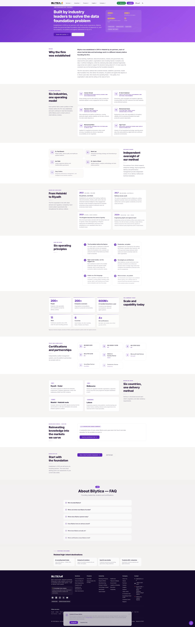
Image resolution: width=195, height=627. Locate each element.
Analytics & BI (78, 585)
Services (68, 3)
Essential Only (83, 622)
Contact (130, 3)
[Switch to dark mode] (142, 3)
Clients (124, 580)
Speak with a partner (61, 34)
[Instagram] (59, 597)
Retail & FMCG (102, 580)
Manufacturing (102, 583)
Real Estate (101, 589)
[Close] (129, 614)
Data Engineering (79, 583)
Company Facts (126, 599)
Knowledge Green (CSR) (126, 596)
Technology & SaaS (103, 587)
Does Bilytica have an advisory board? (79, 523)
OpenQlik (89, 578)
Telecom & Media (114, 580)
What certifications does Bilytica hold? (79, 537)
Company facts (78, 34)
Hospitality (113, 589)
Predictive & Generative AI (78, 588)
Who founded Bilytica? (74, 502)
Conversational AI (79, 578)
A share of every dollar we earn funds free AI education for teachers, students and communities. (61, 591)
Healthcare (113, 578)
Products (85, 3)
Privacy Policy (89, 617)
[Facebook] (52, 597)
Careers (124, 585)
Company (102, 3)
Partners (124, 583)
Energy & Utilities (103, 585)
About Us (124, 578)
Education (112, 587)
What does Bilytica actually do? (77, 530)
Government (113, 583)
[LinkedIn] (56, 597)
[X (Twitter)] (63, 597)
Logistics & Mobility (115, 585)
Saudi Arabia (102, 591)
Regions (124, 601)
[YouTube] (67, 597)
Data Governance (79, 591)
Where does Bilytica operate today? (78, 516)
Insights (94, 3)
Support (124, 589)
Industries (76, 3)
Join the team (109, 454)
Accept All (73, 622)
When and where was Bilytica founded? (79, 509)
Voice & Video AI (79, 580)
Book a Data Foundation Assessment (89, 454)
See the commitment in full (88, 437)
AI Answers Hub (126, 593)
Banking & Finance (103, 578)
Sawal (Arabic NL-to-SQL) (91, 581)
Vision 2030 (125, 591)
